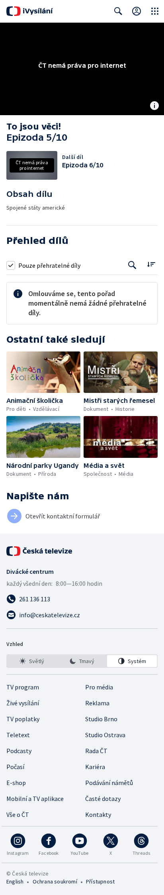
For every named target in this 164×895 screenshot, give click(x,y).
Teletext (18, 735)
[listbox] (82, 661)
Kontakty (98, 814)
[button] (43, 372)
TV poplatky (22, 719)
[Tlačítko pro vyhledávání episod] (132, 265)
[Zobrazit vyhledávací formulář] (118, 11)
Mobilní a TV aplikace (35, 799)
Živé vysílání (22, 703)
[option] (32, 661)
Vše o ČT (17, 814)
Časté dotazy (103, 799)
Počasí (15, 767)
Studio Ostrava (105, 735)
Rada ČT (96, 751)
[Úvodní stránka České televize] (39, 551)
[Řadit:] (151, 264)
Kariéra (95, 767)
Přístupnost (100, 881)
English (14, 881)
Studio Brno (101, 719)
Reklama (97, 703)
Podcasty (18, 751)
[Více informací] (154, 106)
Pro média (99, 687)
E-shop (16, 783)
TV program (22, 687)
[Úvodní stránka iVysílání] (29, 11)
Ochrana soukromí (55, 881)
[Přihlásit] (136, 11)
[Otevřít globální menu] (155, 11)
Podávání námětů (109, 783)
